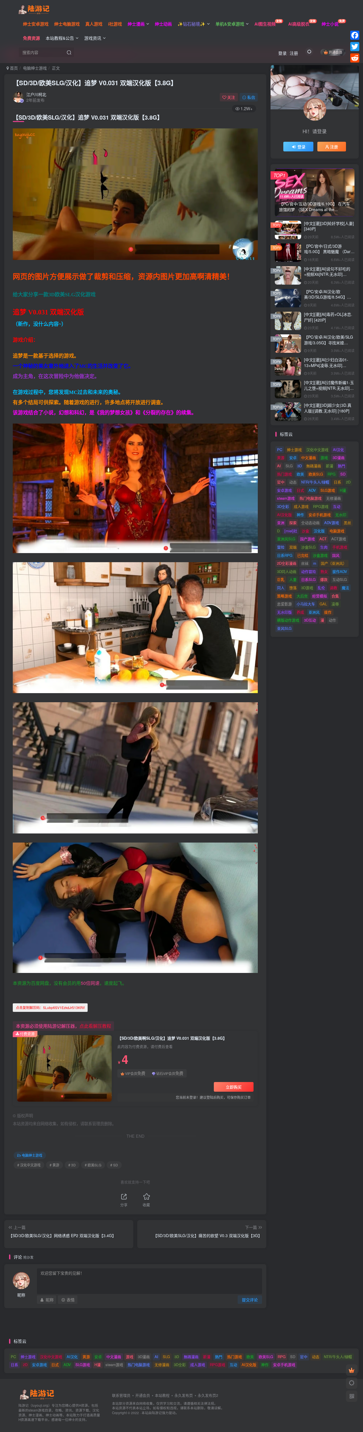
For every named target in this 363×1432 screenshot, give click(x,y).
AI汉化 (338, 449)
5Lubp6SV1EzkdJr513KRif (50, 1007)
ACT (323, 538)
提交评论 (250, 1299)
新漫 (329, 465)
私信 (251, 97)
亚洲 (280, 522)
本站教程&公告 (60, 38)
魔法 (345, 587)
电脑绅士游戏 (35, 68)
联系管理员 (121, 1395)
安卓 (293, 457)
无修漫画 (333, 498)
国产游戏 (307, 538)
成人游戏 (301, 506)
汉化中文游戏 (317, 449)
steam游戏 (286, 498)
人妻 (293, 579)
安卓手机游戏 (320, 514)
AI (279, 465)
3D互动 (310, 620)
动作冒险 (308, 571)
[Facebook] (354, 35)
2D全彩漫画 (286, 563)
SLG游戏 (327, 490)
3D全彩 (283, 506)
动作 (332, 620)
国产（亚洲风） (334, 563)
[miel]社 (290, 530)
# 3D (72, 1164)
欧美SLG (316, 474)
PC (279, 449)
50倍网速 (90, 983)
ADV (312, 490)
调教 (333, 587)
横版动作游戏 (288, 620)
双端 (293, 547)
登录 (282, 53)
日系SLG (308, 579)
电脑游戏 (337, 530)
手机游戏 (339, 547)
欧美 (300, 474)
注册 (294, 53)
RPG (331, 474)
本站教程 (162, 1395)
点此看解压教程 (95, 1026)
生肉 (324, 547)
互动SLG (339, 579)
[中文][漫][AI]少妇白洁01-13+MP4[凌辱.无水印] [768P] (326, 365)
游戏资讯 (92, 38)
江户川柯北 (36, 94)
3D (299, 465)
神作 (300, 514)
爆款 (324, 579)
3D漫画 (339, 457)
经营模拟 (319, 596)
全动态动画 (310, 522)
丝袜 (305, 563)
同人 (280, 587)
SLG (289, 465)
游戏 (324, 457)
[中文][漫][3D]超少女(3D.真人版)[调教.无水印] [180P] (327, 408)
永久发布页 (183, 1395)
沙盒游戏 (320, 555)
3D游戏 (307, 587)
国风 (335, 555)
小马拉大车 (306, 603)
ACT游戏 (338, 538)
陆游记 (157, 1412)
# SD (114, 1164)
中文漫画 (308, 457)
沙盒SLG (308, 547)
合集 (335, 596)
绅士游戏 (294, 449)
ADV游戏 (331, 522)
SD (342, 474)
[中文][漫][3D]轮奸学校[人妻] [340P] (329, 226)
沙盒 (305, 530)
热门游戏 (284, 474)
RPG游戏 (320, 506)
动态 (293, 482)
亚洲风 (314, 612)
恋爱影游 (284, 603)
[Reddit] (354, 58)
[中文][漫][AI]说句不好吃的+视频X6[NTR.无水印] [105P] (327, 274)
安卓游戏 (284, 490)
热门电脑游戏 (310, 498)
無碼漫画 (313, 465)
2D (348, 482)
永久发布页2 (208, 1395)
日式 (300, 490)
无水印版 (284, 612)
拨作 (328, 612)
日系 (337, 482)
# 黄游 (54, 1164)
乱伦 (321, 587)
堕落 (293, 587)
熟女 (324, 571)
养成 (300, 612)
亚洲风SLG (286, 538)
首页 (13, 68)
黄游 (280, 457)
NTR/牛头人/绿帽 (315, 482)
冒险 (280, 547)
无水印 (340, 514)
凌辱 (335, 603)
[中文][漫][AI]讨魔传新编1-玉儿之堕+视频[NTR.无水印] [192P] (329, 388)
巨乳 (280, 579)
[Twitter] (354, 46)
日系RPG (284, 555)
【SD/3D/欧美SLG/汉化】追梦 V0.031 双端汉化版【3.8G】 (95, 82)
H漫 (343, 490)
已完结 (302, 555)
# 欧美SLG (93, 1164)
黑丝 (347, 522)
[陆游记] (34, 8)
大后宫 (302, 596)
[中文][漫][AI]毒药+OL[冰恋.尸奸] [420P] (328, 317)
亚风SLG (284, 628)
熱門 (341, 465)
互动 (336, 506)
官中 (280, 482)
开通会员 (335, 52)
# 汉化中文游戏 (29, 1164)
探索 (293, 522)
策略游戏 (284, 596)
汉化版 (319, 530)
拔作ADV (339, 571)
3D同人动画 (286, 571)
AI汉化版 (284, 514)
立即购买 (234, 1087)
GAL (323, 603)
